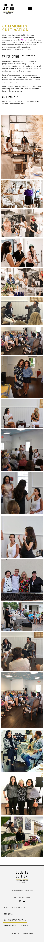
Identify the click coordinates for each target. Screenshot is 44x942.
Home (5, 908)
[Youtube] (24, 901)
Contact (24, 925)
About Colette (18, 908)
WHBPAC (24, 40)
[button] (30, 8)
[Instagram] (20, 901)
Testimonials (10, 925)
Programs (9, 914)
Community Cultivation (15, 920)
